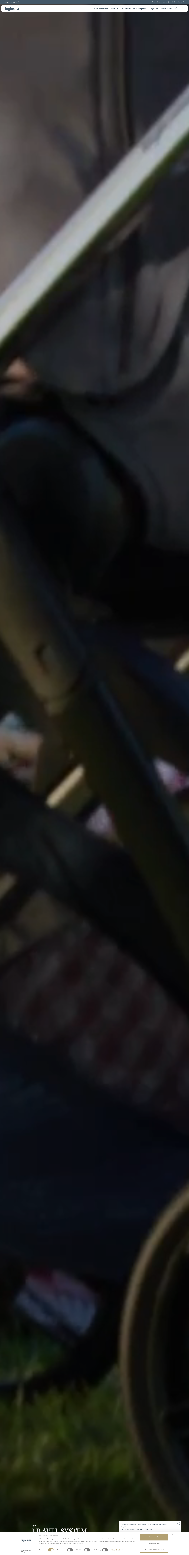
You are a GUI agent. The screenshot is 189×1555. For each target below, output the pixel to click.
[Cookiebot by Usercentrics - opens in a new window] (26, 1551)
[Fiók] (182, 8)
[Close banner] (172, 1534)
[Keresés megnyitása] (176, 8)
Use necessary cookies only (154, 1550)
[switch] (70, 1549)
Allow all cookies (154, 1537)
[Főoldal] (12, 9)
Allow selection (154, 1543)
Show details (115, 1550)
